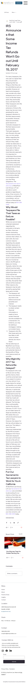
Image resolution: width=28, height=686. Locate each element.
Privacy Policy (5, 669)
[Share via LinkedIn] (14, 522)
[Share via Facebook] (6, 522)
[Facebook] (6, 650)
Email (4, 654)
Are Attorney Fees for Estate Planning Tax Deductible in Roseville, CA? (13, 552)
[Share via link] (18, 522)
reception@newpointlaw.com (8, 633)
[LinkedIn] (10, 650)
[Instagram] (2, 650)
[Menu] (26, 3)
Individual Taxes (10, 517)
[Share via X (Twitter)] (10, 522)
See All (20, 534)
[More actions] (21, 21)
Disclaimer (12, 669)
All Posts (6, 12)
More (13, 12)
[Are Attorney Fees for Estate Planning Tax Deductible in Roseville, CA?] (14, 543)
